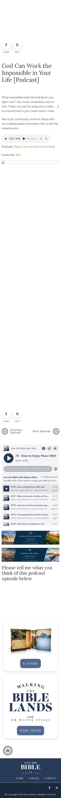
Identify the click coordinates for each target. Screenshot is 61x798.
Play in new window (26, 146)
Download (48, 146)
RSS (18, 154)
